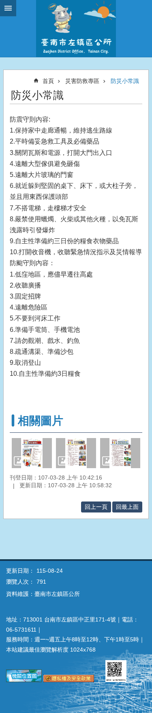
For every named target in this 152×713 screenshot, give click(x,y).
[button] (32, 453)
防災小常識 (125, 81)
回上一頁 (96, 507)
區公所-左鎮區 (76, 28)
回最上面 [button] (127, 507)
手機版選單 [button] (8, 8)
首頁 (48, 81)
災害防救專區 (82, 81)
